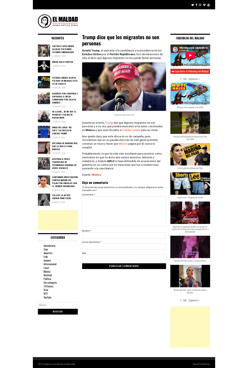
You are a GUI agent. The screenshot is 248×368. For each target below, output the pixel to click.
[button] (194, 79)
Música (47, 271)
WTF (46, 293)
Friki (46, 257)
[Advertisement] (58, 220)
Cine (46, 249)
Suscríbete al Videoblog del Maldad (192, 71)
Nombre (86, 231)
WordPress (206, 363)
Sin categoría (50, 282)
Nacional (48, 275)
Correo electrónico (92, 242)
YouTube (47, 297)
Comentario (88, 194)
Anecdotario (49, 245)
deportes (48, 253)
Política (47, 279)
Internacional (50, 264)
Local (46, 268)
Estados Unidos (131, 130)
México (123, 143)
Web (84, 253)
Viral (46, 290)
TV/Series (48, 286)
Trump (109, 122)
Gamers (47, 260)
